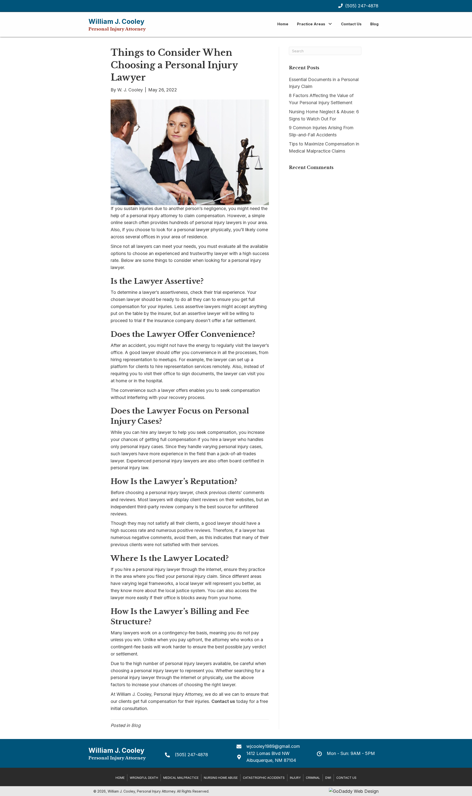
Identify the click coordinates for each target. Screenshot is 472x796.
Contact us (223, 701)
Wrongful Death (144, 778)
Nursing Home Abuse (221, 778)
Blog (136, 725)
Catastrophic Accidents (264, 778)
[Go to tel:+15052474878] (196, 754)
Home (120, 778)
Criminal (313, 778)
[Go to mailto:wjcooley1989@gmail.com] (271, 746)
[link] (283, 23)
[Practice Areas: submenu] (330, 24)
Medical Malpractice (181, 778)
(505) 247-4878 (361, 5)
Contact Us (346, 778)
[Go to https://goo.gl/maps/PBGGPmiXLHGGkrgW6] (271, 757)
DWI (328, 778)
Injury (295, 778)
